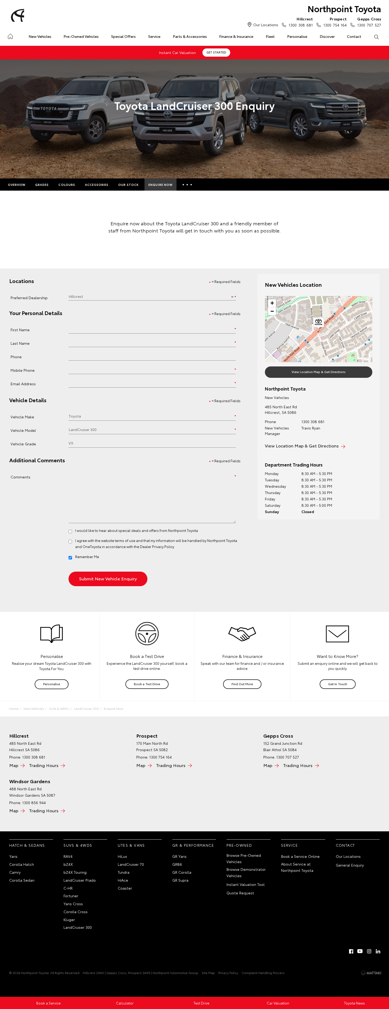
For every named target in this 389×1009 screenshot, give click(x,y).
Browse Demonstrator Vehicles (246, 872)
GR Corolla (181, 872)
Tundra (123, 872)
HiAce (123, 880)
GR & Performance (193, 845)
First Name (20, 329)
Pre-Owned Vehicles (81, 36)
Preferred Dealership (29, 297)
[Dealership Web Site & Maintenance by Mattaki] (371, 973)
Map (13, 765)
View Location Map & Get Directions (319, 371)
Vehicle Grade (23, 443)
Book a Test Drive (147, 683)
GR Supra (180, 880)
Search (376, 36)
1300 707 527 (369, 22)
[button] (318, 323)
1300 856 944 (34, 802)
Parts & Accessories (190, 36)
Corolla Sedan (21, 880)
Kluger (69, 919)
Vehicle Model (23, 430)
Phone (16, 356)
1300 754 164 (335, 22)
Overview (16, 184)
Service (154, 36)
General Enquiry (350, 865)
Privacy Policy (228, 972)
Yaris (13, 856)
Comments (20, 476)
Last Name (20, 343)
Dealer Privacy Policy (157, 546)
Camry (15, 872)
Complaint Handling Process (263, 972)
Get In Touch (337, 683)
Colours (66, 184)
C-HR (68, 888)
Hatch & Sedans (27, 845)
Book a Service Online (300, 856)
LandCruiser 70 (131, 864)
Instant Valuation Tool (246, 884)
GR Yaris (179, 856)
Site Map (208, 972)
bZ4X (68, 864)
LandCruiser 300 (86, 708)
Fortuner (71, 895)
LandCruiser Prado (80, 880)
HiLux (122, 856)
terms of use (125, 540)
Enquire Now (160, 184)
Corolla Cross (76, 911)
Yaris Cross (73, 903)
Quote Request (240, 892)
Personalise (297, 36)
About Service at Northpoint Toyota (297, 867)
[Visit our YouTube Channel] (360, 951)
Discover (327, 36)
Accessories (96, 184)
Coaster (125, 888)
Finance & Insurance (236, 36)
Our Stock (128, 184)
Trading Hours (43, 765)
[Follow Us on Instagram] (369, 951)
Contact (354, 36)
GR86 (177, 864)
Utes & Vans (131, 845)
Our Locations (265, 24)
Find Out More (242, 683)
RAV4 (68, 856)
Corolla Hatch (21, 864)
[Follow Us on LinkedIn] (378, 951)
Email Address (23, 383)
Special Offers (123, 36)
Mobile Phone (23, 370)
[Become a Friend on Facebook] (351, 951)
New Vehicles (40, 36)
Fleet (270, 36)
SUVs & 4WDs (59, 708)
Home (10, 35)
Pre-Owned (239, 845)
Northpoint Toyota (344, 8)
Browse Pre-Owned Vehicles (244, 858)
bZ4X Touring (75, 872)
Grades (42, 184)
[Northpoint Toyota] (16, 15)
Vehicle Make (22, 416)
